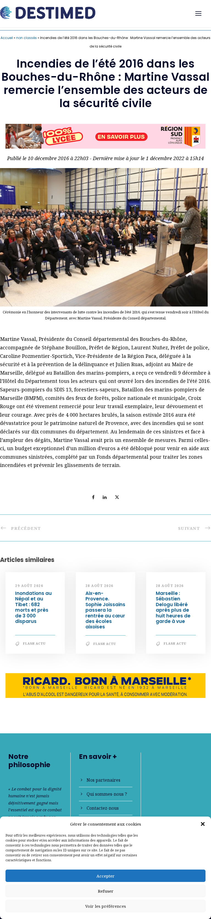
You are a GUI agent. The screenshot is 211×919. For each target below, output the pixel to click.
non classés (26, 37)
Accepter (105, 876)
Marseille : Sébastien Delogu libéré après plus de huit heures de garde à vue (173, 609)
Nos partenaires (103, 780)
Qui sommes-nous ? (107, 794)
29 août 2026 (29, 588)
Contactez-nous (103, 808)
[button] (203, 824)
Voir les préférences (105, 906)
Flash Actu (34, 646)
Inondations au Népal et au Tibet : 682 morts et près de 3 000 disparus (33, 609)
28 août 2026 (99, 588)
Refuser (105, 891)
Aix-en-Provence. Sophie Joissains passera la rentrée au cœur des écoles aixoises (105, 612)
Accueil (7, 37)
